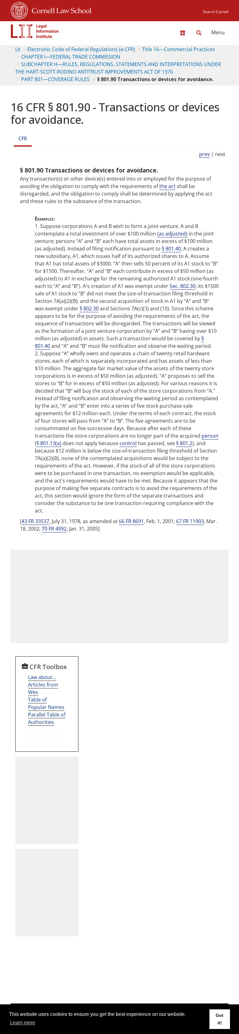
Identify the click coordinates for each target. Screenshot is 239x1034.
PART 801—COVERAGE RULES (55, 79)
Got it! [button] (219, 1019)
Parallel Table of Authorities (46, 718)
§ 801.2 (184, 443)
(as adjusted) (172, 233)
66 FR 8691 (131, 521)
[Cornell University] (19, 9)
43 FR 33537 (35, 521)
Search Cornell (215, 11)
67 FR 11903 (190, 521)
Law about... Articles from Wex (43, 685)
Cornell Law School (59, 9)
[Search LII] (198, 32)
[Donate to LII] (182, 32)
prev (204, 154)
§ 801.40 (171, 248)
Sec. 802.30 (182, 286)
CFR (22, 138)
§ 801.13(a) (48, 443)
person (210, 435)
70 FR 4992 (54, 528)
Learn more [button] (22, 1022)
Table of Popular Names (46, 703)
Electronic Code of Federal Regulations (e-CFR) (81, 49)
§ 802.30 (89, 308)
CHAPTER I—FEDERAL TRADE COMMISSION (70, 56)
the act (167, 186)
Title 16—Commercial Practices (178, 49)
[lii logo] (35, 31)
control (128, 443)
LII (17, 49)
